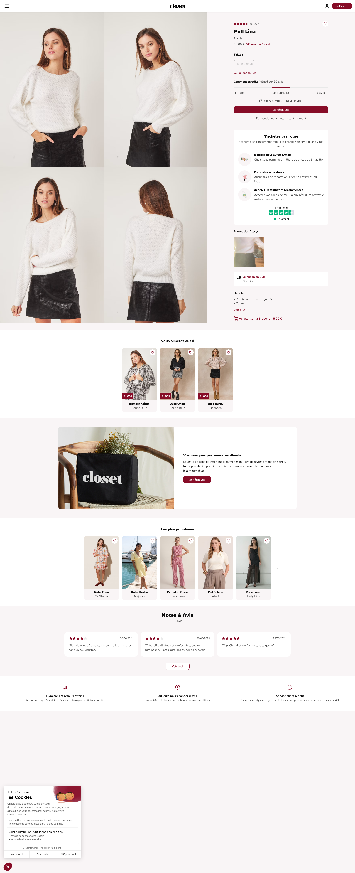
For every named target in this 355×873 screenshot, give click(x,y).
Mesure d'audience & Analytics (25, 839)
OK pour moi (68, 854)
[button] (7, 866)
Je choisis (42, 854)
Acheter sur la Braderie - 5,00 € (260, 319)
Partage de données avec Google (27, 836)
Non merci (17, 854)
